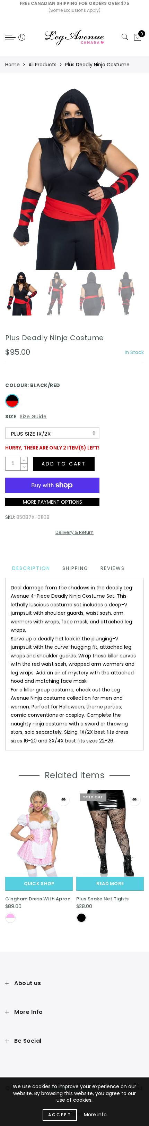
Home (12, 64)
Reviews (112, 568)
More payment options (52, 501)
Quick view (63, 799)
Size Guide (33, 416)
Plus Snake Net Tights (102, 899)
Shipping (75, 568)
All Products (42, 64)
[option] (74, 178)
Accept (59, 1115)
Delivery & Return (74, 532)
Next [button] (122, 182)
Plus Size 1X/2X (31, 433)
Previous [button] (18, 182)
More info (95, 1114)
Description (31, 568)
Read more (110, 883)
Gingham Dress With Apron (37, 899)
